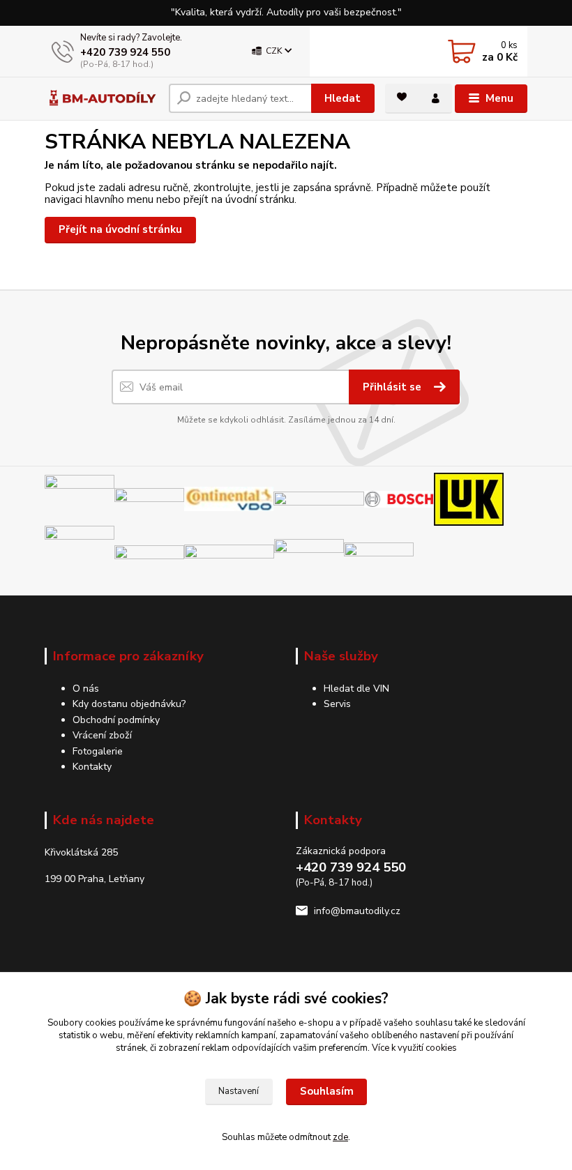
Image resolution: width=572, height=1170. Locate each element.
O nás (86, 688)
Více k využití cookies (414, 1048)
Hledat (342, 98)
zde (340, 1137)
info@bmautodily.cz (357, 911)
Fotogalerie (98, 751)
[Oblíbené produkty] (402, 97)
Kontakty (92, 766)
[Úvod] (101, 99)
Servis (337, 704)
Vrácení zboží (102, 735)
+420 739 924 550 (125, 52)
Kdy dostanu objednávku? (129, 704)
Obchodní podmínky (116, 720)
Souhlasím (327, 1091)
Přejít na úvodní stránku (120, 229)
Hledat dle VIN (356, 688)
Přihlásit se (393, 387)
